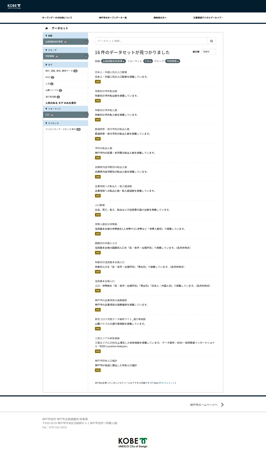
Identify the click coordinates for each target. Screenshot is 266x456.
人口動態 (100, 205)
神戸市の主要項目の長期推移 (111, 300)
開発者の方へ (160, 17)
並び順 (196, 51)
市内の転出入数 (103, 148)
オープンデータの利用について (57, 17)
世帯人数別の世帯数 (106, 224)
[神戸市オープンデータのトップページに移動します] (16, 6)
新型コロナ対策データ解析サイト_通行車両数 (120, 319)
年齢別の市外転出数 (106, 91)
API (151, 382)
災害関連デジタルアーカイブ (207, 17)
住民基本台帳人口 (105, 281)
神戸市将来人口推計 (106, 360)
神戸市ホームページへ (204, 405)
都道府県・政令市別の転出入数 (112, 129)
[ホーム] (46, 28)
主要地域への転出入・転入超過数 (113, 186)
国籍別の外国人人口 (106, 243)
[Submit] (212, 40)
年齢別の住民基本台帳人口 (110, 262)
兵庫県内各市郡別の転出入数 (111, 167)
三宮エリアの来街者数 (107, 338)
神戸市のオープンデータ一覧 (113, 17)
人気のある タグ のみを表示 (60, 103)
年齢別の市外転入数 (106, 110)
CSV (98, 81)
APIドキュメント (167, 382)
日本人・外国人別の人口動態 (111, 72)
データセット (60, 28)
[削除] (123, 61)
